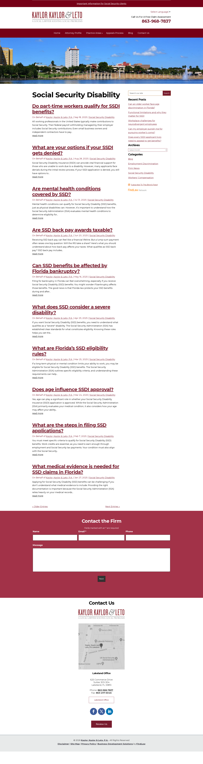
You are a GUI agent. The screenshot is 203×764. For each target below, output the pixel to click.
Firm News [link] (134, 168)
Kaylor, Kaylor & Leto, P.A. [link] (59, 117)
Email (82, 531)
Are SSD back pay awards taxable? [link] (72, 230)
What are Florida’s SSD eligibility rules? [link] (70, 351)
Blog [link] (130, 33)
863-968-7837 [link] (156, 21)
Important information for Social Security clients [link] (101, 3)
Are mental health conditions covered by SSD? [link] (66, 191)
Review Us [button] (101, 724)
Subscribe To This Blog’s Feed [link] (144, 185)
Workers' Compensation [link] (141, 177)
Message (38, 545)
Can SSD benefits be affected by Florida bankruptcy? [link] (69, 268)
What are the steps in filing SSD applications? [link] (69, 427)
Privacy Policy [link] (88, 744)
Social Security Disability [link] (102, 117)
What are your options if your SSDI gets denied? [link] (72, 150)
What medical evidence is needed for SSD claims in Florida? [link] (75, 469)
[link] (57, 21)
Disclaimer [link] (63, 744)
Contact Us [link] (143, 33)
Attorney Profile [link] (73, 33)
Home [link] (57, 33)
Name (36, 531)
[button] (93, 711)
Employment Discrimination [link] (143, 163)
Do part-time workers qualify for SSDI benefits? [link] (76, 108)
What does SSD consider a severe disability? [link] (71, 309)
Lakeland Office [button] (101, 700)
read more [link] (37, 135)
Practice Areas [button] (93, 33)
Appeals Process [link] (114, 33)
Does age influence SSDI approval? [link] (72, 389)
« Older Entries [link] (40, 506)
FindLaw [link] (140, 744)
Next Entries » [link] (112, 506)
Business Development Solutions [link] (115, 744)
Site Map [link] (75, 744)
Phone (129, 531)
